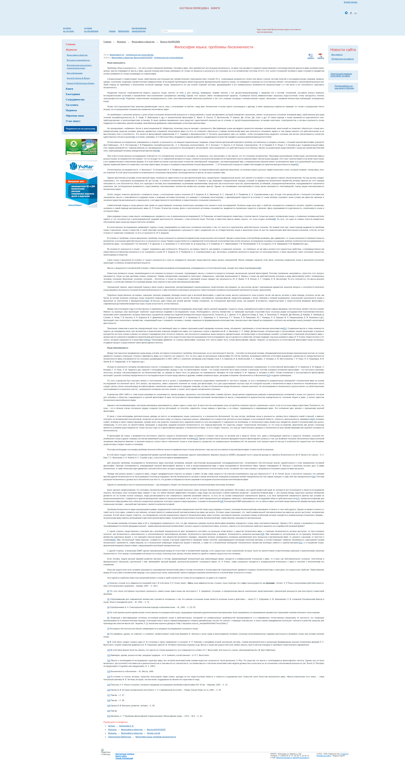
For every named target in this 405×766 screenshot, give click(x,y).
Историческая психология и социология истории (79, 66)
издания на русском (68, 29)
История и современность (78, 60)
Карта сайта (121, 756)
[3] (184, 96)
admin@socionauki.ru (301, 758)
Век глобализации (74, 73)
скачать (320, 58)
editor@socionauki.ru (284, 758)
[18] (221, 501)
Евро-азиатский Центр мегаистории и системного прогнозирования (279, 30)
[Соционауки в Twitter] (355, 13)
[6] (159, 151)
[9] (260, 268)
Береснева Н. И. (117, 55)
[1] (198, 93)
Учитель (344, 754)
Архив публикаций (124, 758)
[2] (256, 93)
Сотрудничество (75, 99)
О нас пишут (73, 121)
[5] (134, 137)
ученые (112, 30)
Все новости (337, 55)
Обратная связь (75, 115)
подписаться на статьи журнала (168, 58)
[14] (313, 419)
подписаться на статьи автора (139, 55)
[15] (196, 439)
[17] (297, 498)
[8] (275, 219)
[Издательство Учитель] (81, 154)
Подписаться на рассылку (80, 128)
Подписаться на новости (342, 59)
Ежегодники (73, 94)
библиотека (123, 30)
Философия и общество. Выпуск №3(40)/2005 (132, 58)
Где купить (72, 105)
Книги (69, 88)
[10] (147, 301)
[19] (262, 534)
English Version (350, 2)
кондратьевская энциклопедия (139, 29)
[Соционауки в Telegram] (346, 13)
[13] (268, 375)
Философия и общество (77, 55)
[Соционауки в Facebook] (351, 13)
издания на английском (91, 29)
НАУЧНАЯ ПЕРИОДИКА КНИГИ (200, 8)
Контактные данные (124, 754)
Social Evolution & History (78, 78)
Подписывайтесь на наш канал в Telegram (344, 87)
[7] (297, 164)
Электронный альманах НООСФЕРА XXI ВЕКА (341, 75)
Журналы (71, 49)
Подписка (71, 110)
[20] (113, 540)
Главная (70, 44)
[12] (148, 340)
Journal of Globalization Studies (80, 83)
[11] (285, 328)
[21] (300, 543)
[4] (124, 98)
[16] (313, 477)
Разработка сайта (324, 756)
